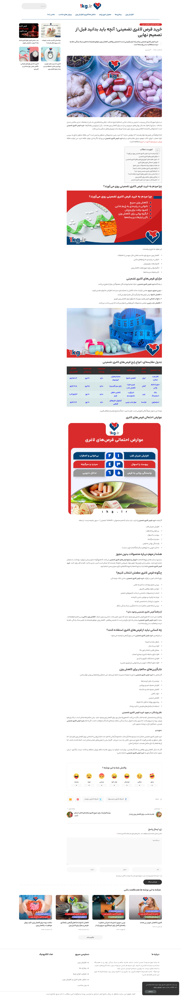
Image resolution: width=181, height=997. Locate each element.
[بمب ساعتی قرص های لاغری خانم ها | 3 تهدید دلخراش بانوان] (29, 30)
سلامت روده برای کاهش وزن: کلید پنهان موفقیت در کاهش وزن (38, 924)
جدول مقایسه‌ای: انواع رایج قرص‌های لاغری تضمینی (141, 159)
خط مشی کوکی (157, 987)
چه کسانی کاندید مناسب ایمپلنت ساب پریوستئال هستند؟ (51, 41)
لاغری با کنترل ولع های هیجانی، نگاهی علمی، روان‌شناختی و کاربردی (29, 66)
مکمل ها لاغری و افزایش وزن (150, 24)
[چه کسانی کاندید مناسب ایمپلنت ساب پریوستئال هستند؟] (50, 30)
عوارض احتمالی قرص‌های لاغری (148, 162)
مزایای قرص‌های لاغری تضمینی (148, 156)
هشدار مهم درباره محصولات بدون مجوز (145, 165)
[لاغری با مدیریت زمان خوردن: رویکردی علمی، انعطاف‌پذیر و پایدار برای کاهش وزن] (50, 54)
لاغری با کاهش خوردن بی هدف (151, 922)
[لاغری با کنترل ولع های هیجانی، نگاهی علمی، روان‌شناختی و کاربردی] (29, 54)
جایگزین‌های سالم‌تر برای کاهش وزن (146, 177)
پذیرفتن (150, 991)
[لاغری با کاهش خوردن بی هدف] (145, 907)
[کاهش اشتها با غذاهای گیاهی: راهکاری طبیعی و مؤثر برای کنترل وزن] (72, 907)
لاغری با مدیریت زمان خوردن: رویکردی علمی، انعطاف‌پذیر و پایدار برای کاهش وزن (52, 66)
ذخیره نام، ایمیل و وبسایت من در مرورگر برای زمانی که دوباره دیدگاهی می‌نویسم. (137, 876)
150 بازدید (147, 50)
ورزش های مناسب (152, 917)
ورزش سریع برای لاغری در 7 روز (151, 141)
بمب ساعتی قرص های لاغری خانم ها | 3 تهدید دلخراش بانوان (29, 41)
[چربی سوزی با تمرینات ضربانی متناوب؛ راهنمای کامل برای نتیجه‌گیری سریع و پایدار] (108, 907)
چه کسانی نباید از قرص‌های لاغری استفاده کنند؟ (143, 174)
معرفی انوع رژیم (153, 911)
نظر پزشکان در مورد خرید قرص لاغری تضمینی (144, 180)
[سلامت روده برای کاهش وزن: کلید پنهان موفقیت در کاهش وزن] (35, 907)
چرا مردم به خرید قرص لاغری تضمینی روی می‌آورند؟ (142, 153)
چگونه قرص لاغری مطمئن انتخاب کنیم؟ (145, 168)
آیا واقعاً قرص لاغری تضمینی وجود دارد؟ (145, 171)
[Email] (70, 799)
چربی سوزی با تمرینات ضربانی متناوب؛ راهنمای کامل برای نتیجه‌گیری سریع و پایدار (110, 924)
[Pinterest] (78, 799)
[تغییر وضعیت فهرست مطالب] (156, 150)
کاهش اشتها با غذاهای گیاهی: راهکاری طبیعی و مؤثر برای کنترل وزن (74, 924)
